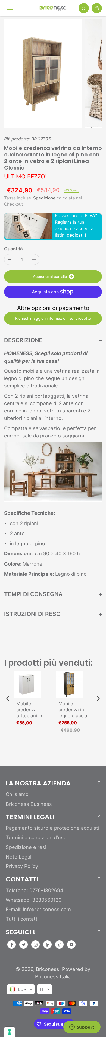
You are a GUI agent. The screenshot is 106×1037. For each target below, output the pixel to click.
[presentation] (8, 699)
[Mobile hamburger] (10, 8)
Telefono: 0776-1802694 (34, 890)
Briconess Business (29, 804)
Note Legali (19, 857)
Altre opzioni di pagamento (53, 308)
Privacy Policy (22, 866)
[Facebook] (12, 945)
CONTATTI (22, 879)
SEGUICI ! (20, 932)
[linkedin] (48, 945)
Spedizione (44, 197)
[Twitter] (24, 945)
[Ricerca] (84, 8)
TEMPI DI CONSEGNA (33, 594)
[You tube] (71, 945)
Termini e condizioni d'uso (36, 837)
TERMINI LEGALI (30, 817)
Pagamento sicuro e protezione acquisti (52, 828)
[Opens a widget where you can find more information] (82, 1027)
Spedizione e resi (26, 847)
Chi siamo (17, 794)
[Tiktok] (60, 945)
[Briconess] (53, 8)
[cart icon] (97, 8)
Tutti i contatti (22, 919)
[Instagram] (36, 945)
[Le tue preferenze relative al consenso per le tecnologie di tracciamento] (9, 1032)
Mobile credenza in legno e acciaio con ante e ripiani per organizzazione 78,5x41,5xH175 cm (75, 710)
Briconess (47, 969)
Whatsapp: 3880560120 (33, 900)
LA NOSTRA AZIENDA (38, 783)
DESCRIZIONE (23, 340)
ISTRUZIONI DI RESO (32, 613)
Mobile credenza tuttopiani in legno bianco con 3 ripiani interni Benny (30, 710)
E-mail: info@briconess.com (38, 909)
